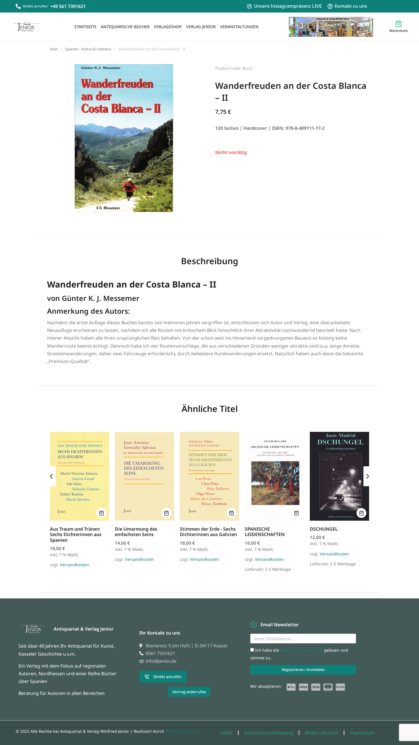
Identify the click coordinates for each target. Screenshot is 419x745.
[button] (51, 476)
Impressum (362, 733)
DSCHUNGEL (324, 529)
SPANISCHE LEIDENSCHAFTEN (265, 531)
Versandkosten (74, 564)
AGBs (226, 733)
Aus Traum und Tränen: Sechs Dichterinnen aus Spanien (75, 534)
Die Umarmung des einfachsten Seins (136, 531)
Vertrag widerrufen (189, 691)
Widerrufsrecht (321, 733)
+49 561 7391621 (68, 6)
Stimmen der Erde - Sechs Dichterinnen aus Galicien (208, 531)
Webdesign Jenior (182, 731)
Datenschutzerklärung (302, 650)
